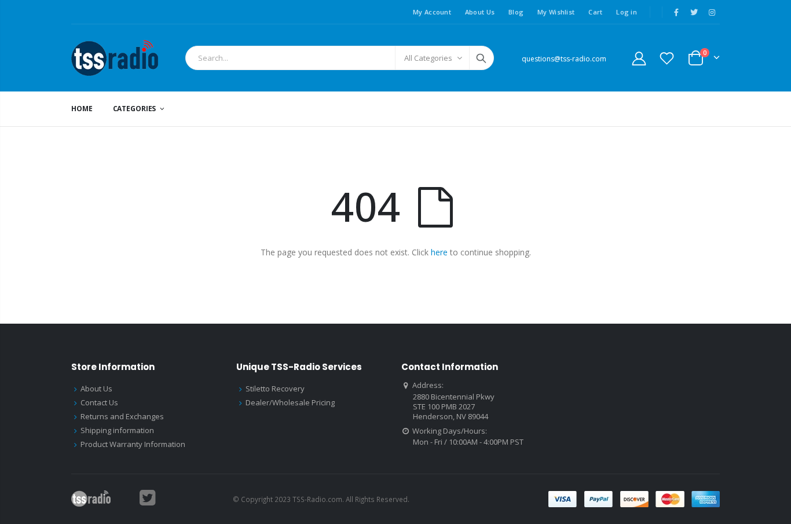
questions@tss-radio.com (564, 59)
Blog (515, 12)
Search (481, 57)
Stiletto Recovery (275, 388)
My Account (432, 12)
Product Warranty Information (132, 444)
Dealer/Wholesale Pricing (290, 402)
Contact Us (99, 402)
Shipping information (117, 430)
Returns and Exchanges (122, 416)
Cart (595, 12)
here (439, 252)
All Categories (428, 58)
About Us (480, 12)
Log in (626, 12)
